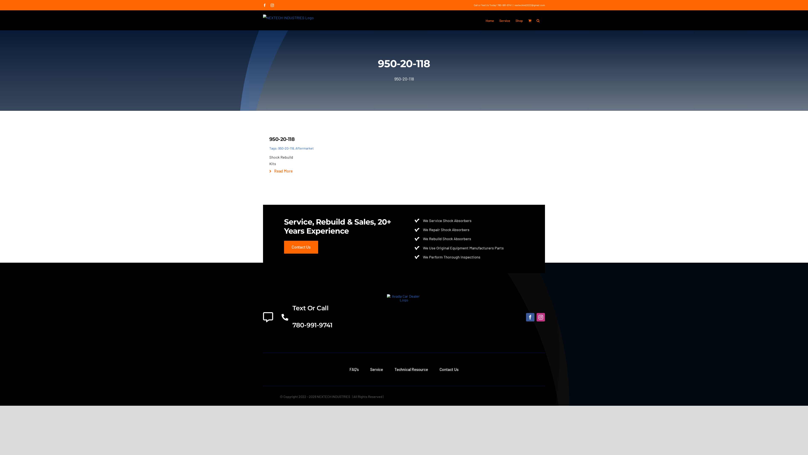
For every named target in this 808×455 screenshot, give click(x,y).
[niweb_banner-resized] (404, 296)
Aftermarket (304, 148)
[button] (538, 20)
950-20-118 (286, 148)
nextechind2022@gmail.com (529, 5)
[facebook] (530, 317)
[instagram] (541, 317)
